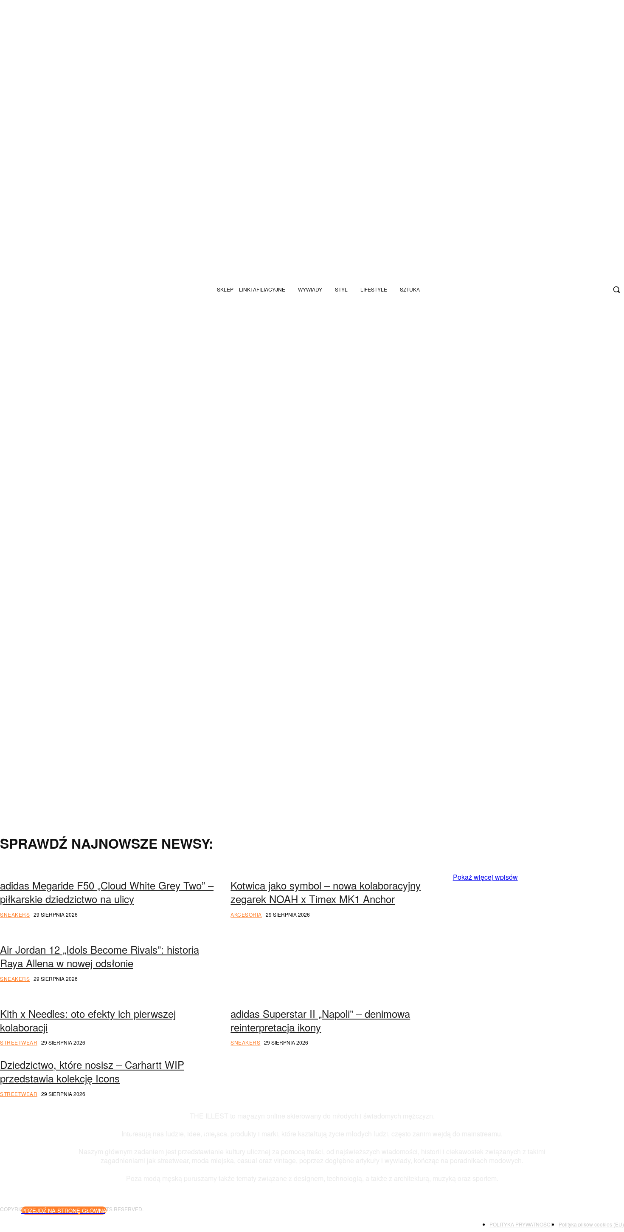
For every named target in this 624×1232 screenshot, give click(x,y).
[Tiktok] (556, 289)
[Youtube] (570, 289)
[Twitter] (584, 289)
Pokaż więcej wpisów (485, 877)
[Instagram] (542, 289)
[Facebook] (598, 289)
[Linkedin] (600, 996)
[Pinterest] (545, 996)
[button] (616, 289)
